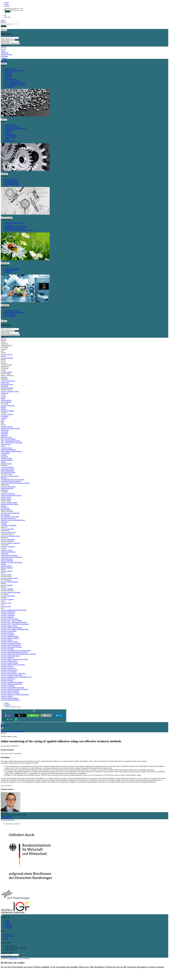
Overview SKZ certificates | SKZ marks (13, 673)
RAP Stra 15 (5, 522)
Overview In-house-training (9, 578)
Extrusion (8, 132)
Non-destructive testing (12, 184)
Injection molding (10, 141)
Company (4, 58)
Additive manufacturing (8, 552)
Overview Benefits (6, 585)
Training (7, 922)
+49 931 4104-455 (6, 816)
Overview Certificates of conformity (12, 682)
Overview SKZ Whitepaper (9, 582)
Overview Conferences (8, 546)
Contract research (10, 316)
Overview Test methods (8, 668)
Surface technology (11, 137)
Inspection (4, 377)
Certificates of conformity (9, 525)
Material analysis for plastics (9, 504)
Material (4, 63)
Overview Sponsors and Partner (10, 592)
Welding (7, 139)
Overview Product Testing (9, 502)
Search (7, 11)
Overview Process (10, 125)
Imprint (11, 958)
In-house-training (6, 400)
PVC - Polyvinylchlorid (12, 81)
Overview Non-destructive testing (11, 647)
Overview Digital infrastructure (10, 656)
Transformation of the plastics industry (16, 226)
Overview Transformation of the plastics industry (16, 650)
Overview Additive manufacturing (11, 684)
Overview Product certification (10, 513)
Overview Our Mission (8, 596)
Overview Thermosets (7, 615)
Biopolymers (9, 72)
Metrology (4, 174)
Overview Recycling (7, 649)
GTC (20, 958)
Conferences (5, 393)
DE (6, 17)
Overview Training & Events (10, 391)
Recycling (8, 225)
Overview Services (7, 354)
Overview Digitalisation (12, 268)
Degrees (3, 397)
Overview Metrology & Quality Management (15, 694)
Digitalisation (5, 263)
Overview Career (6, 603)
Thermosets (8, 76)
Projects (4, 30)
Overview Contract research (9, 663)
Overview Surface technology (10, 638)
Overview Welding (7, 640)
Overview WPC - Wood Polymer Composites (15, 624)
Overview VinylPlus (7, 680)
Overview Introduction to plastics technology (15, 689)
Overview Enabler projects (9, 626)
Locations (4, 418)
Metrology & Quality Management (11, 562)
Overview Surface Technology (10, 693)
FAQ (6, 937)
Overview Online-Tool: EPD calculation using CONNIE (18, 654)
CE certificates (5, 515)
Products (3, 506)
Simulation (8, 272)
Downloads (4, 386)
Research (3, 49)
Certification (4, 52)
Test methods (5, 508)
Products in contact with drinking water (13, 520)
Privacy (16, 958)
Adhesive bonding (10, 135)
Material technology (7, 567)
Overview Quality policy (8, 532)
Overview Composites (8, 613)
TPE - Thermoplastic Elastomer (14, 83)
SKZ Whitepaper (6, 402)
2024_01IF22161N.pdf (12, 823)
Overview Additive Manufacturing (11, 627)
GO (21, 955)
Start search (5, 45)
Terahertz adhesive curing (13, 707)
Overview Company (7, 414)
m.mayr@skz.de (6, 818)
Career (7, 2)
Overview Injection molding (9, 641)
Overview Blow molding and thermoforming (14, 629)
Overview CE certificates (8, 671)
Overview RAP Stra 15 (8, 678)
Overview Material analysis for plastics (13, 664)
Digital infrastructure (11, 270)
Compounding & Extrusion (9, 555)
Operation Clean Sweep (8, 518)
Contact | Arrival (10, 936)
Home (7, 703)
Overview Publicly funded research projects (14, 659)
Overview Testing (6, 372)
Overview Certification (8, 381)
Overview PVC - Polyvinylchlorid (11, 620)
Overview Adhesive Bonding (10, 691)
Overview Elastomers (7, 617)
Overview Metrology (11, 179)
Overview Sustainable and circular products (14, 652)
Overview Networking (8, 405)
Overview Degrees (6, 571)
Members (4, 409)
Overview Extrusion (7, 633)
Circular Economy (7, 218)
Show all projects (6, 785)
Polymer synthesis (10, 79)
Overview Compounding (8, 631)
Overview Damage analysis (9, 670)
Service (7, 6)
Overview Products (7, 666)
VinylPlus (4, 523)
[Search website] (1, 28)
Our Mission (5, 416)
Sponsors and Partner (7, 411)
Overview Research (7, 358)
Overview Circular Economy (14, 223)
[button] (8, 715)
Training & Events (6, 54)
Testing (3, 51)
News (6, 4)
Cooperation (5, 305)
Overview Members (7, 589)
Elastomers (8, 77)
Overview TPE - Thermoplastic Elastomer (14, 622)
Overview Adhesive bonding (10, 636)
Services (3, 47)
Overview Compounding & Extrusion (12, 687)
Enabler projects (10, 86)
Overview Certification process (10, 536)
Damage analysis (6, 509)
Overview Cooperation (12, 310)
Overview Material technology (10, 700)
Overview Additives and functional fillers (13, 610)
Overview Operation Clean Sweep (11, 675)
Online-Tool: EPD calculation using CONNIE (19, 230)
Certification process (7, 384)
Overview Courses (6, 550)
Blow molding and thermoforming (15, 128)
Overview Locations (7, 599)
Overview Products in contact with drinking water (16, 677)
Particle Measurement (11, 183)
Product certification (7, 388)
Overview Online (6, 575)
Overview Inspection (7, 529)
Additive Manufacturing (12, 126)
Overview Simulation (7, 657)
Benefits (3, 407)
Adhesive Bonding (6, 559)
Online (3, 398)
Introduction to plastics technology (11, 557)
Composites (8, 74)
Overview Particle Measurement (11, 645)
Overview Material (10, 69)
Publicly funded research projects (15, 312)
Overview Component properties (11, 643)
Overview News (6, 606)
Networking (4, 56)
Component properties (11, 181)
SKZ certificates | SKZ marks (10, 516)
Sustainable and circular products (15, 228)
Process (4, 119)
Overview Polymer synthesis (9, 619)
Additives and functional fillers (14, 70)
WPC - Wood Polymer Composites (15, 84)
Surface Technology (7, 560)
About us (7, 934)
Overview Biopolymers (8, 612)
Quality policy (5, 382)
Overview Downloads (7, 539)
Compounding (9, 130)
